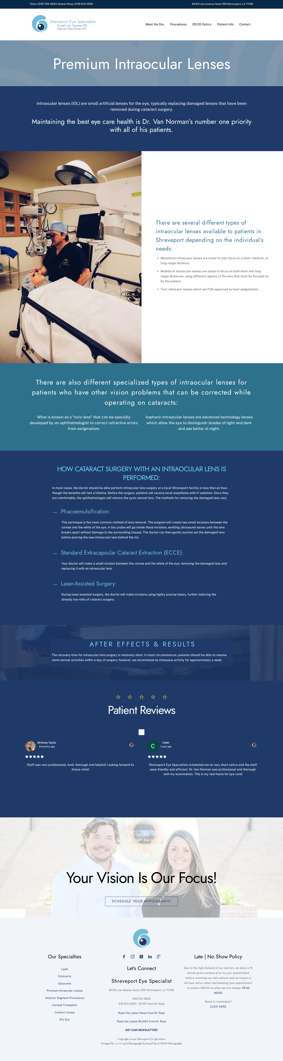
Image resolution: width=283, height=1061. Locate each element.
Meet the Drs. (155, 24)
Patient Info (225, 24)
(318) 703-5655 (47, 3)
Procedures (178, 24)
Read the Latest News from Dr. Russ (141, 1012)
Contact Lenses (65, 1012)
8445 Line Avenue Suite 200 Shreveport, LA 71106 (222, 3)
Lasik (64, 969)
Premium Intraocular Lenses (65, 990)
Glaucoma (64, 983)
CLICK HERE (218, 1006)
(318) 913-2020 (83, 3)
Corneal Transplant (64, 1005)
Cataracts (64, 976)
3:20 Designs (121, 1043)
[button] (136, 790)
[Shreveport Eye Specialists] (63, 31)
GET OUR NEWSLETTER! (141, 1030)
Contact (245, 24)
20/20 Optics (201, 24)
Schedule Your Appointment (141, 901)
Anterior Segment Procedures (64, 997)
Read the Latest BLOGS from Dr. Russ (141, 1021)
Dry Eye (64, 1019)
